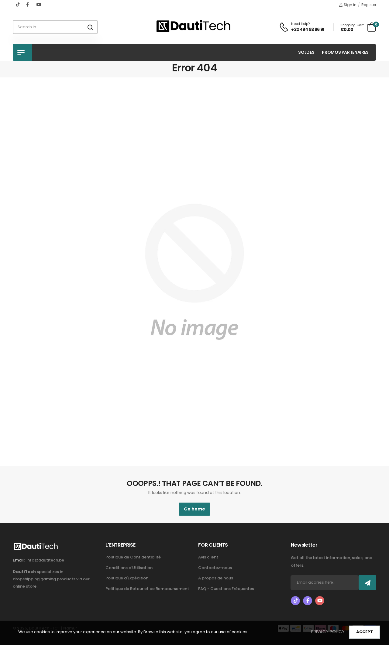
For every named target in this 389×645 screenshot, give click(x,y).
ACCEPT (364, 632)
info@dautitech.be (45, 560)
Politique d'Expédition (126, 578)
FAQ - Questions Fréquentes (226, 589)
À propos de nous (215, 578)
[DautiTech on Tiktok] (18, 4)
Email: (19, 560)
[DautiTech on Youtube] (38, 4)
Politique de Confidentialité (133, 557)
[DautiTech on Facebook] (28, 4)
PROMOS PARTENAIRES (345, 52)
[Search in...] (90, 27)
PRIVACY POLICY (328, 632)
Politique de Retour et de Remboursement (147, 589)
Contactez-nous (215, 568)
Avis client (208, 557)
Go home (194, 509)
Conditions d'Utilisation (129, 568)
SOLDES (306, 52)
